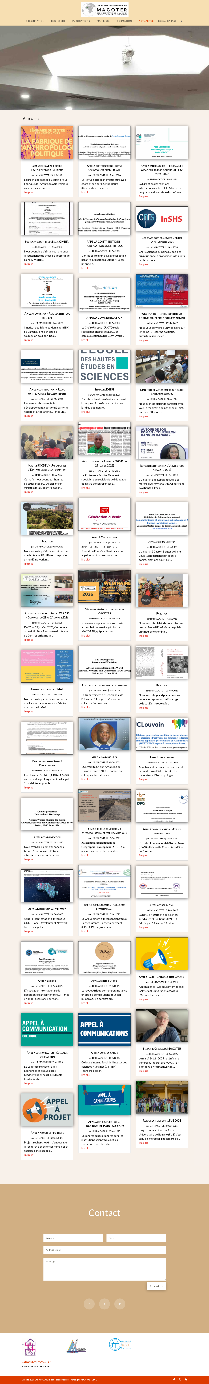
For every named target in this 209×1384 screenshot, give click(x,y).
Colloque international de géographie (104, 685)
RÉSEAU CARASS (166, 21)
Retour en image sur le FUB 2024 (162, 1120)
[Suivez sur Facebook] (89, 1303)
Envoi (154, 1286)
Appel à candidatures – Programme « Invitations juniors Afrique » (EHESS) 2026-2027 (162, 170)
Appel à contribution (161, 905)
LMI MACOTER (42, 175)
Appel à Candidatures (104, 537)
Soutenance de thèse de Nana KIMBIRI (47, 241)
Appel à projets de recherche (47, 1132)
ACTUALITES (146, 21)
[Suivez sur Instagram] (119, 1303)
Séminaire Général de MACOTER (162, 1048)
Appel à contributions (104, 980)
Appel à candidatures (104, 757)
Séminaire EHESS (104, 389)
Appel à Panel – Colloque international (162, 977)
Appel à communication (47, 837)
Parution (47, 541)
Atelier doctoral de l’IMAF (47, 689)
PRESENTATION (35, 21)
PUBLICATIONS (81, 21)
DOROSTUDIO (89, 1379)
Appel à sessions (47, 980)
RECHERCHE (58, 21)
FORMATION (124, 21)
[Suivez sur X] (104, 1303)
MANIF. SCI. (103, 21)
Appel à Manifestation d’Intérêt (47, 909)
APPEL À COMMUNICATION (104, 317)
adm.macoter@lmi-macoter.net (36, 1366)
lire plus (28, 192)
